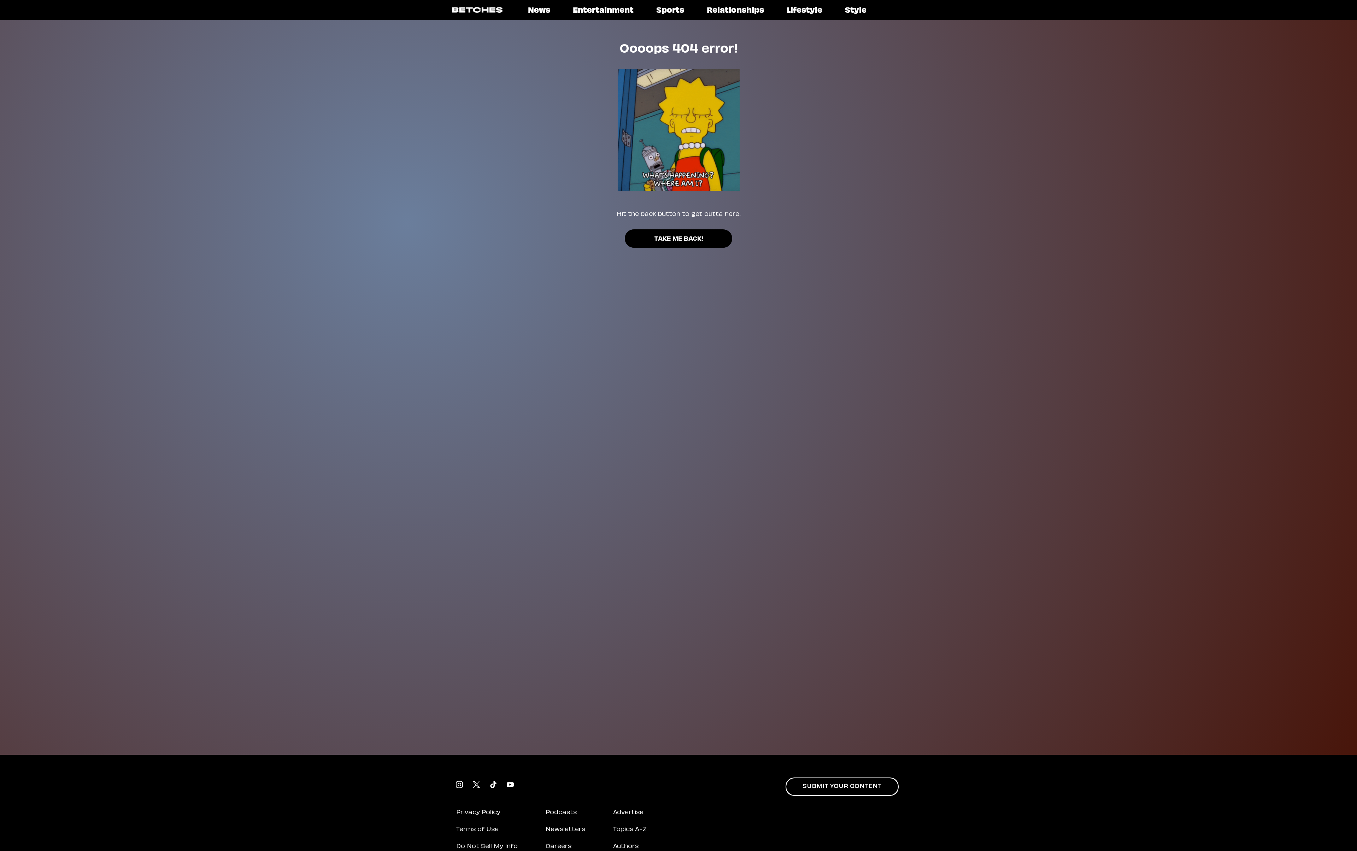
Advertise (628, 813)
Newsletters (565, 830)
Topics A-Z (630, 830)
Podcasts (561, 813)
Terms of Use (477, 830)
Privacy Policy (478, 813)
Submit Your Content (842, 787)
